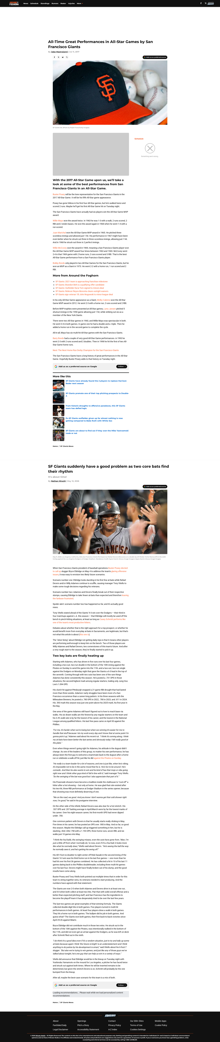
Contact (112, 1021)
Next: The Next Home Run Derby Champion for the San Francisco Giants (86, 350)
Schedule (34, 3)
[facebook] (201, 3)
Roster (63, 3)
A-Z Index (112, 1029)
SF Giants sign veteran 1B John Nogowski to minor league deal (84, 294)
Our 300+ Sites (137, 1021)
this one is (84, 634)
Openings (81, 1021)
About (55, 1021)
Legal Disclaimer (60, 1029)
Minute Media (40, 1035)
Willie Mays (58, 220)
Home (55, 446)
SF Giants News (66, 446)
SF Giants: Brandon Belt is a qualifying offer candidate (80, 285)
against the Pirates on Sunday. (108, 758)
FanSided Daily (60, 1025)
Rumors (55, 3)
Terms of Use (136, 1025)
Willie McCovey (60, 248)
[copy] (66, 57)
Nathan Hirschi (58, 481)
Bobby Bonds (59, 263)
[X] (206, 3)
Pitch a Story (83, 1025)
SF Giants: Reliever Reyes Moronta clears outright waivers (82, 291)
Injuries (71, 3)
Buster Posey (59, 194)
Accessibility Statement (88, 1029)
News (25, 3)
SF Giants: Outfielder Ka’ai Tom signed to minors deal (80, 288)
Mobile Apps (160, 1021)
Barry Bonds (58, 338)
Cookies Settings (138, 1029)
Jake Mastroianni (59, 52)
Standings (45, 3)
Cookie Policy (161, 1025)
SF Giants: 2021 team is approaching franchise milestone (82, 281)
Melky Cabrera (103, 300)
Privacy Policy (114, 1025)
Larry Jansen (110, 309)
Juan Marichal (59, 232)
